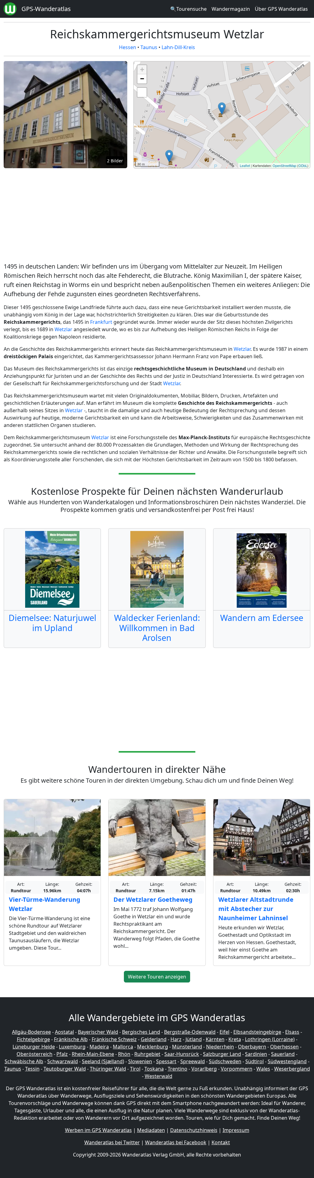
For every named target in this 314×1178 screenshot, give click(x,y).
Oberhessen (284, 1046)
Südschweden (225, 1061)
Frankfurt (101, 322)
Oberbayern (252, 1046)
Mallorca (123, 1046)
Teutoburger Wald (65, 1068)
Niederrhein (220, 1046)
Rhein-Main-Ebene (93, 1054)
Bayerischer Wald (98, 1032)
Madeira (99, 1046)
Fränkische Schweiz (114, 1039)
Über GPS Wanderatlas (281, 9)
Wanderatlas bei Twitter (112, 1142)
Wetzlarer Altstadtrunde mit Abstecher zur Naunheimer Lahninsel (255, 908)
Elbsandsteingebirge (257, 1032)
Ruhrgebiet (147, 1054)
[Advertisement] (157, 216)
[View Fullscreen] (142, 92)
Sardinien (256, 1054)
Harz (176, 1039)
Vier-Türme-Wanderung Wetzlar (44, 904)
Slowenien (140, 1061)
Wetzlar (63, 329)
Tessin (32, 1068)
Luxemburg (72, 1046)
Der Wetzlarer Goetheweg (153, 899)
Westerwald (158, 1076)
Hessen (127, 47)
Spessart (166, 1061)
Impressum (236, 1130)
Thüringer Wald (108, 1068)
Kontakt (221, 1142)
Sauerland (283, 1054)
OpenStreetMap (284, 165)
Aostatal (64, 1032)
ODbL (302, 165)
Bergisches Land (141, 1032)
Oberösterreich (34, 1054)
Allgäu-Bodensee (31, 1032)
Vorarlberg (204, 1068)
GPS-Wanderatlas (46, 9)
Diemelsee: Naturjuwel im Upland (52, 622)
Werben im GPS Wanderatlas (98, 1130)
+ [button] (142, 69)
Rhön (124, 1054)
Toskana (154, 1068)
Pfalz (62, 1054)
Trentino (177, 1068)
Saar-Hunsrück (181, 1054)
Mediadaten (151, 1130)
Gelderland (154, 1039)
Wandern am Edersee (261, 617)
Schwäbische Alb (24, 1061)
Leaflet (245, 165)
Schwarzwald (62, 1061)
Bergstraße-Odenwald (190, 1032)
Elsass (292, 1032)
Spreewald (192, 1061)
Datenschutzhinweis (193, 1130)
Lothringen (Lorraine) (270, 1039)
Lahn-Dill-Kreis (178, 47)
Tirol (135, 1068)
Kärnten (215, 1039)
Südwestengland (287, 1061)
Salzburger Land (222, 1054)
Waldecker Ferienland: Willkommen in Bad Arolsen (157, 627)
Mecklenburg (152, 1046)
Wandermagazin (231, 9)
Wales (263, 1068)
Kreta (234, 1039)
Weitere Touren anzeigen (157, 976)
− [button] (142, 79)
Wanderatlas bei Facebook (175, 1142)
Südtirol (254, 1061)
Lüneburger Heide (34, 1046)
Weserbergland (292, 1068)
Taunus (148, 47)
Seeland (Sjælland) (103, 1061)
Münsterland (187, 1046)
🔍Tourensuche (188, 9)
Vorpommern (236, 1068)
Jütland (194, 1039)
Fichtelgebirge (33, 1039)
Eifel (224, 1032)
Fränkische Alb (71, 1039)
